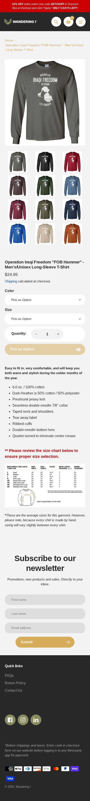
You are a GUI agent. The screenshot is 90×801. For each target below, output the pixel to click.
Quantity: (18, 333)
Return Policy (15, 683)
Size (8, 310)
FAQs (9, 675)
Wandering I (23, 786)
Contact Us (13, 690)
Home (9, 40)
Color (9, 291)
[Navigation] (81, 22)
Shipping (11, 281)
